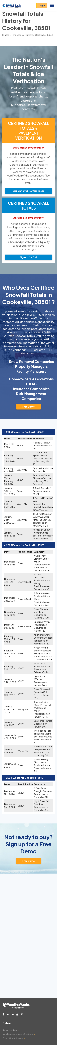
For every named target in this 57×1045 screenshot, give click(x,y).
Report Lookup (10, 1030)
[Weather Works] (16, 1007)
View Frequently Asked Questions (18, 1034)
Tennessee (17, 34)
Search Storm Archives (13, 1038)
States (5, 34)
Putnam (29, 34)
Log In (42, 5)
